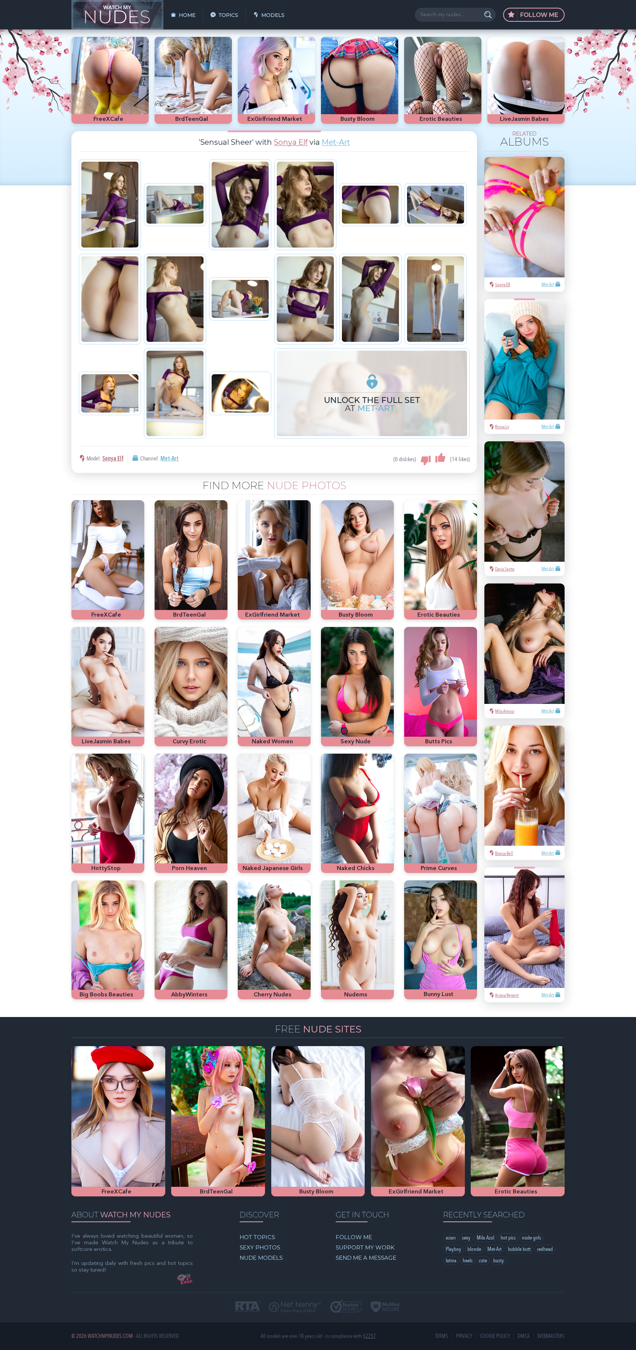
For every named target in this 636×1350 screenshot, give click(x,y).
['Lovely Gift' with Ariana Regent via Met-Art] (524, 927)
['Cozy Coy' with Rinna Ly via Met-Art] (524, 359)
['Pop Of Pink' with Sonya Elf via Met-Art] (524, 217)
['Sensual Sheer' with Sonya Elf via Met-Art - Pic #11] (370, 299)
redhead (545, 1249)
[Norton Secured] (346, 1306)
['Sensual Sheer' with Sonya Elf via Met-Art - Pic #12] (435, 299)
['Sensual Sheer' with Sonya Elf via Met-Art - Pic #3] (240, 204)
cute (483, 1260)
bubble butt (519, 1249)
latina (451, 1260)
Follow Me (538, 14)
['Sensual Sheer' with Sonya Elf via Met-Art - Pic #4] (305, 204)
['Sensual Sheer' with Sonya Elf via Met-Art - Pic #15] (240, 393)
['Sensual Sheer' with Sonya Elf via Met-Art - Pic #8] (175, 299)
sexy (466, 1237)
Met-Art (336, 142)
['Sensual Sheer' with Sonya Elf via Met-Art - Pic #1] (110, 204)
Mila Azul (485, 1237)
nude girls (531, 1237)
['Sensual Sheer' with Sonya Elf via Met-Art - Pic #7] (110, 299)
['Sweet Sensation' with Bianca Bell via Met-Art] (524, 786)
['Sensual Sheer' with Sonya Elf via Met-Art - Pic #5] (370, 204)
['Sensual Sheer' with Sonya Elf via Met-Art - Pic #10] (305, 299)
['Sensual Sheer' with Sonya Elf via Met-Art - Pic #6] (435, 204)
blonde (474, 1249)
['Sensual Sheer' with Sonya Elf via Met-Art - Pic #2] (175, 204)
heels (468, 1260)
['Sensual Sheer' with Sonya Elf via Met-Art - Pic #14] (175, 393)
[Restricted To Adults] (247, 1307)
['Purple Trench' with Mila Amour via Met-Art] (524, 643)
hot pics (508, 1237)
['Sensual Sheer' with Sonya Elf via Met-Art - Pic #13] (110, 393)
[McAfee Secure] (386, 1307)
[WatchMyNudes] (117, 14)
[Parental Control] (295, 1307)
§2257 (369, 1336)
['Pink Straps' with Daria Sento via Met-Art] (524, 501)
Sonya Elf (291, 142)
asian (451, 1237)
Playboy (453, 1249)
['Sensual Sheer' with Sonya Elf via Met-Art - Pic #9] (240, 298)
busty (498, 1260)
